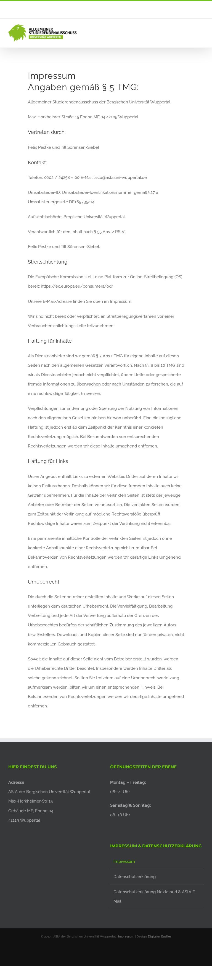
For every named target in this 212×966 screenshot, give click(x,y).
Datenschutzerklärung (134, 876)
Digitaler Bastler (159, 936)
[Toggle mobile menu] (201, 34)
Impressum (124, 861)
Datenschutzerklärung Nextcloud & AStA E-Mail (155, 896)
